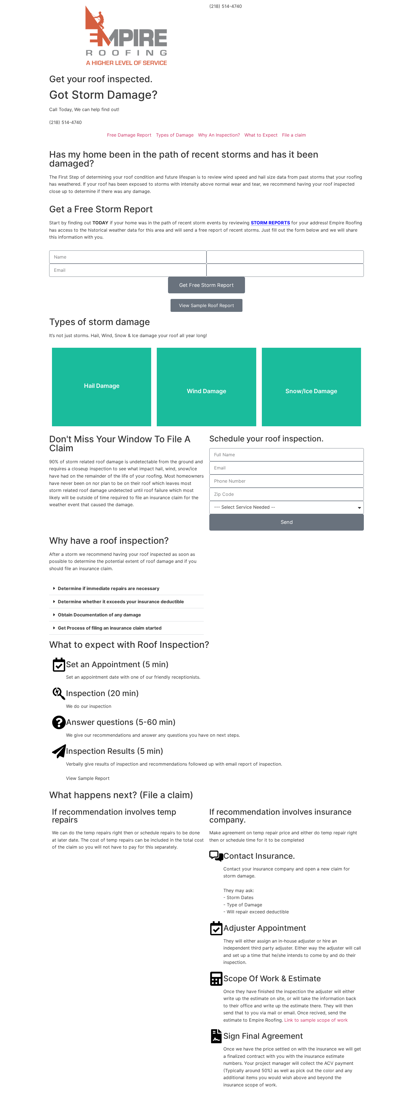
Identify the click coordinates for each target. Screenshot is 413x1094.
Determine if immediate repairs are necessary (108, 588)
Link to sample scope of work (316, 1020)
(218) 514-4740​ (92, 907)
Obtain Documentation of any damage (99, 615)
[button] (126, 588)
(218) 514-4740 (225, 6)
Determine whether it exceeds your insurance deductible (121, 601)
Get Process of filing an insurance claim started (110, 628)
